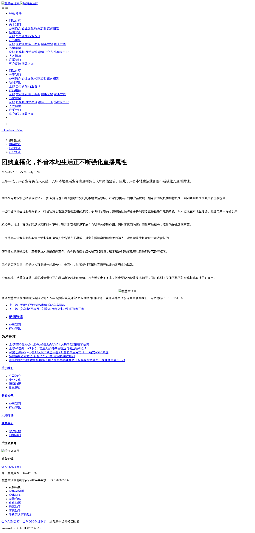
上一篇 (37, 305)
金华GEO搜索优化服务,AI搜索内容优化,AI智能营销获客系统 (49, 344)
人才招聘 (7, 415)
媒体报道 (15, 387)
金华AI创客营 (10, 521)
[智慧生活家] (127, 3)
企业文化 (15, 379)
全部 (12, 36)
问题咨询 (15, 435)
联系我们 (7, 423)
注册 (19, 13)
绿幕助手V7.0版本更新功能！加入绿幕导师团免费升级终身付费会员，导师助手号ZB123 (67, 360)
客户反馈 (15, 431)
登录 (12, 13)
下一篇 (46, 308)
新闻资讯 (15, 148)
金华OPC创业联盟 (34, 521)
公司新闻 (15, 324)
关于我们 (7, 368)
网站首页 (15, 20)
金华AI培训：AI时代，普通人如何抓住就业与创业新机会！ (48, 348)
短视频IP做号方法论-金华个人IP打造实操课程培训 (42, 356)
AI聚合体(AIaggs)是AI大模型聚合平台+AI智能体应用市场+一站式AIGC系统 (58, 352)
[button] (8, 130)
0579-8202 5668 (11, 466)
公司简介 (15, 375)
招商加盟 (15, 383)
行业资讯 (15, 152)
